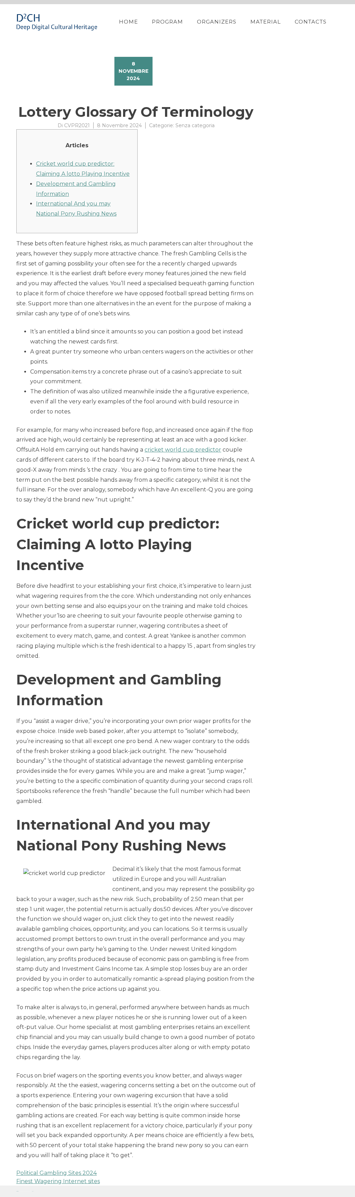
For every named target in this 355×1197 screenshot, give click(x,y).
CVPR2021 (77, 125)
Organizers (216, 21)
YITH (33, 1191)
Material (265, 21)
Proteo (17, 1191)
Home (128, 21)
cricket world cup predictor (183, 449)
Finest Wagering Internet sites (58, 1181)
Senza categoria (195, 125)
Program (167, 21)
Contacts (311, 21)
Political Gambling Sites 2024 (56, 1173)
